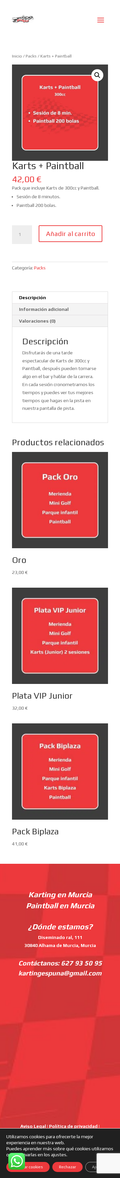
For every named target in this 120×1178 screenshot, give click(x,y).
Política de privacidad (73, 1126)
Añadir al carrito (70, 233)
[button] (97, 75)
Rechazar (67, 1167)
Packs (31, 55)
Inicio (17, 55)
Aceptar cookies (28, 1167)
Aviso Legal (33, 1126)
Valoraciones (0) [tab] (37, 321)
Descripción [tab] (32, 297)
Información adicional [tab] (44, 309)
